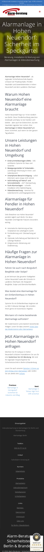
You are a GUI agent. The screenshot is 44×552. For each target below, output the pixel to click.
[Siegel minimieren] (42, 537)
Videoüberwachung (20, 487)
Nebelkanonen (20, 492)
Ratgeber (20, 508)
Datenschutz (20, 512)
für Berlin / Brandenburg (20, 525)
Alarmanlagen (20, 483)
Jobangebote (20, 471)
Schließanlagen (20, 496)
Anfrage (22, 373)
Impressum (20, 516)
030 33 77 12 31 (20, 448)
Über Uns (20, 521)
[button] (40, 12)
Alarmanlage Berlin (20, 435)
